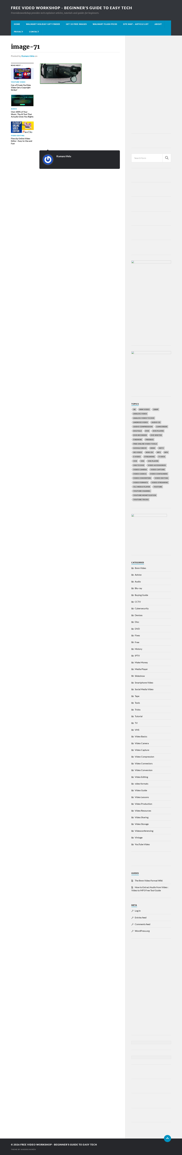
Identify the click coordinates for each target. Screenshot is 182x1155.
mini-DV (149, 452)
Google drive (140, 448)
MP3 (159, 452)
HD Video (137, 452)
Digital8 (137, 431)
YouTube (158, 487)
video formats (140, 482)
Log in (138, 910)
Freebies (150, 439)
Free (137, 642)
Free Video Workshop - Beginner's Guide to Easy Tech (71, 8)
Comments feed (142, 924)
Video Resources (143, 810)
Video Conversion (143, 770)
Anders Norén (28, 1149)
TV (136, 723)
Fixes (137, 635)
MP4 (166, 452)
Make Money (141, 662)
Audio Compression (143, 426)
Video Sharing (141, 817)
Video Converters (142, 478)
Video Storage (142, 824)
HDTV (161, 448)
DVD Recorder (140, 435)
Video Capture (158, 469)
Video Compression (144, 756)
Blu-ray (138, 588)
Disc (137, 621)
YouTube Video (142, 844)
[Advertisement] (151, 85)
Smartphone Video (144, 682)
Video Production (143, 803)
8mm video (144, 409)
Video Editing (141, 777)
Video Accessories (157, 465)
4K (134, 409)
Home (17, 24)
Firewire (137, 439)
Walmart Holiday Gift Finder (43, 24)
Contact (34, 32)
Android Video (140, 422)
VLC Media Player (141, 487)
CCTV (138, 601)
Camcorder (161, 426)
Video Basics (141, 736)
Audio (138, 581)
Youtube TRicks (141, 499)
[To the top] (167, 1138)
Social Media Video (144, 689)
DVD (147, 431)
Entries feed (140, 917)
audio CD (156, 422)
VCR (135, 461)
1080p (155, 409)
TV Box (161, 456)
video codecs (139, 474)
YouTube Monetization (144, 495)
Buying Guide (141, 595)
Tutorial (138, 716)
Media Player (141, 669)
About (158, 24)
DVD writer (156, 435)
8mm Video (140, 568)
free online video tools (145, 444)
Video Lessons (142, 797)
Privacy (18, 32)
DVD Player (158, 431)
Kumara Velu (27, 56)
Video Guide (141, 790)
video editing (161, 478)
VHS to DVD (138, 465)
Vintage (138, 837)
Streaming (149, 456)
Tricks (137, 709)
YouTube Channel (141, 491)
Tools (137, 702)
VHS (142, 461)
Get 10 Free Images (76, 24)
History (138, 648)
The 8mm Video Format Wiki (149, 880)
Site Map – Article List (136, 24)
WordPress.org (142, 930)
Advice (138, 574)
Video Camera (140, 469)
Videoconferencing (144, 830)
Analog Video (140, 414)
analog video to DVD (143, 418)
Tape (137, 696)
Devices (138, 615)
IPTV (137, 655)
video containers (158, 474)
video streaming (160, 482)
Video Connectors (144, 763)
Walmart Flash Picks (105, 24)
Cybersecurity (142, 608)
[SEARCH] (167, 158)
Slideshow (140, 675)
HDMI (152, 448)
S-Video (137, 456)
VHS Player (153, 461)
